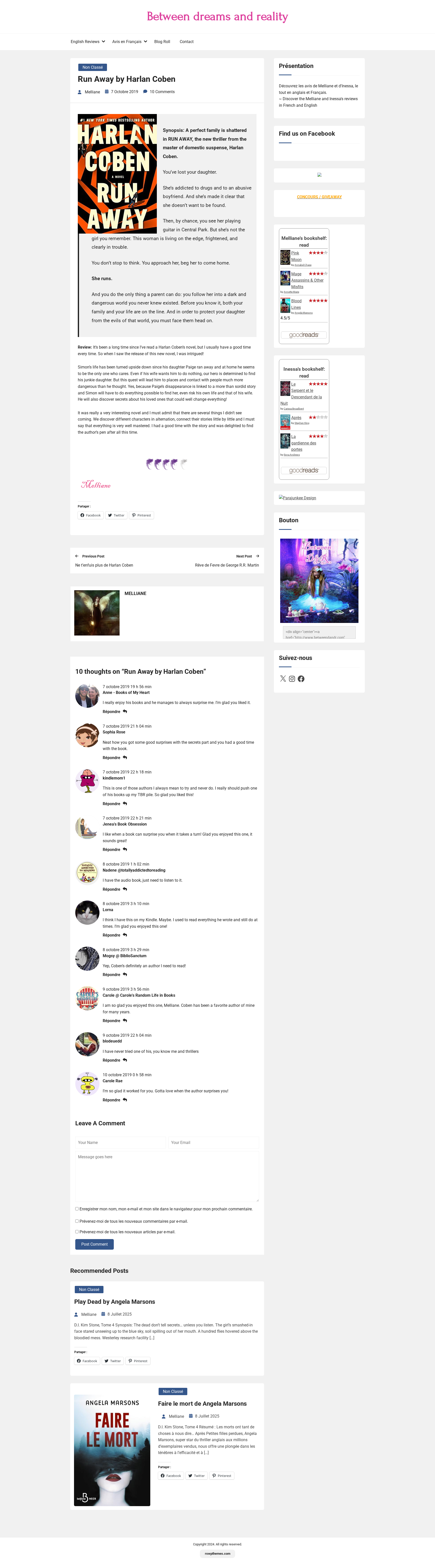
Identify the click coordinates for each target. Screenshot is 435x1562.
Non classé (93, 67)
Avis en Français (126, 41)
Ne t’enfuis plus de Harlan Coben (104, 565)
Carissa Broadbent (294, 408)
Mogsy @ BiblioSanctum (125, 955)
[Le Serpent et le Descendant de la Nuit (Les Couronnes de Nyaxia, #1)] (285, 394)
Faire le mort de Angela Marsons (202, 1403)
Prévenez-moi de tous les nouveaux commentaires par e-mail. (134, 1221)
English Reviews (85, 41)
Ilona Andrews (292, 454)
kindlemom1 (114, 778)
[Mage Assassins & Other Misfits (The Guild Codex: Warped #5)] (285, 284)
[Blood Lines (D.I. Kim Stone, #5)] (285, 311)
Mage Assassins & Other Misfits (307, 280)
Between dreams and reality (217, 16)
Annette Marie (291, 291)
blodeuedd (112, 1041)
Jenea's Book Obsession (125, 824)
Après (296, 417)
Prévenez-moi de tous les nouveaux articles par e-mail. (127, 1232)
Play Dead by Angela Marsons (114, 1301)
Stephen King (302, 423)
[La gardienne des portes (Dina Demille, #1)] (285, 447)
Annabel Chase (303, 265)
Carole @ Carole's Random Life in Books (139, 995)
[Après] (285, 429)
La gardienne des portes (303, 443)
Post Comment (94, 1244)
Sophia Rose (114, 732)
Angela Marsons (304, 312)
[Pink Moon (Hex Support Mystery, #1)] (285, 263)
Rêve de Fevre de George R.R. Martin (227, 565)
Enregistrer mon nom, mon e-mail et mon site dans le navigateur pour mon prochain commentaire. (166, 1209)
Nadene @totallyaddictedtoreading (134, 870)
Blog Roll (162, 41)
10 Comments (162, 91)
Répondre (111, 711)
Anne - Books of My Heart (126, 692)
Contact (187, 41)
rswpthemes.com (217, 1553)
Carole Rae (113, 1080)
